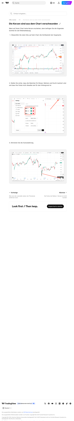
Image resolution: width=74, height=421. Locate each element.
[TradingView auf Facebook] (48, 403)
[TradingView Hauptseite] (7, 3)
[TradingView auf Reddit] (70, 403)
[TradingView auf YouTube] (52, 403)
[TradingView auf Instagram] (56, 403)
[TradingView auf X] (45, 403)
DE (54, 3)
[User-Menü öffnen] (59, 3)
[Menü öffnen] (2, 3)
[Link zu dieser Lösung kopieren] (60, 23)
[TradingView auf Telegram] (63, 403)
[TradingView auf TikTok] (67, 403)
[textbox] (38, 13)
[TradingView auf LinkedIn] (59, 403)
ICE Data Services (28, 412)
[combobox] (38, 13)
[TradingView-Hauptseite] (9, 403)
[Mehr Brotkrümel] (19, 20)
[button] (12, 20)
